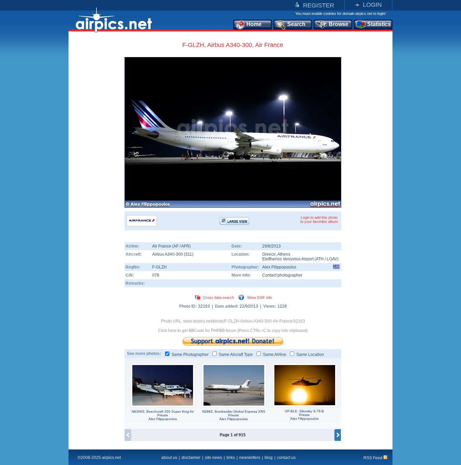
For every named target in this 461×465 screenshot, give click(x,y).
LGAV (332, 259)
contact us (286, 457)
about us (169, 457)
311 (188, 254)
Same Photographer (190, 354)
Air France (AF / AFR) (171, 246)
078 (155, 275)
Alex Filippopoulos (279, 267)
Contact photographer (282, 275)
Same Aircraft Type (236, 354)
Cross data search (218, 297)
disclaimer (191, 457)
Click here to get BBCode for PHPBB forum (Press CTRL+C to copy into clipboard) (233, 330)
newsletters (249, 457)
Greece (269, 254)
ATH (320, 259)
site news (213, 457)
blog (269, 457)
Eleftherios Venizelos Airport (288, 259)
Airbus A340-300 (168, 254)
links (230, 457)
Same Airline (274, 354)
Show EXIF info (259, 297)
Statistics (379, 24)
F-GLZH (159, 267)
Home (254, 24)
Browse (338, 24)
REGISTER (318, 5)
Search (296, 24)
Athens (283, 254)
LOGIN (372, 4)
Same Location (310, 354)
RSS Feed (373, 458)
